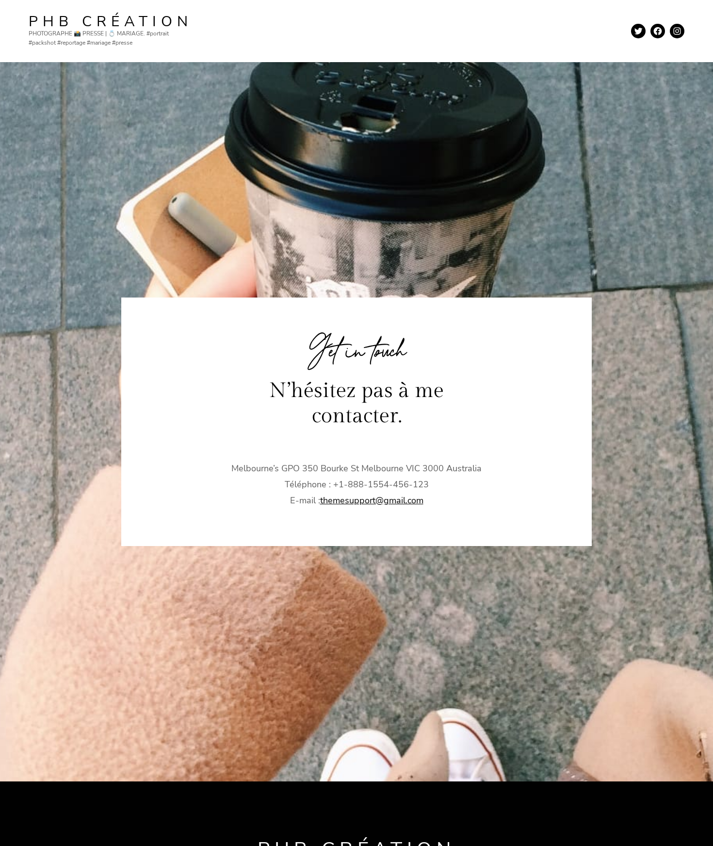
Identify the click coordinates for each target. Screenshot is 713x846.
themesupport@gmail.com (371, 500)
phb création (111, 22)
